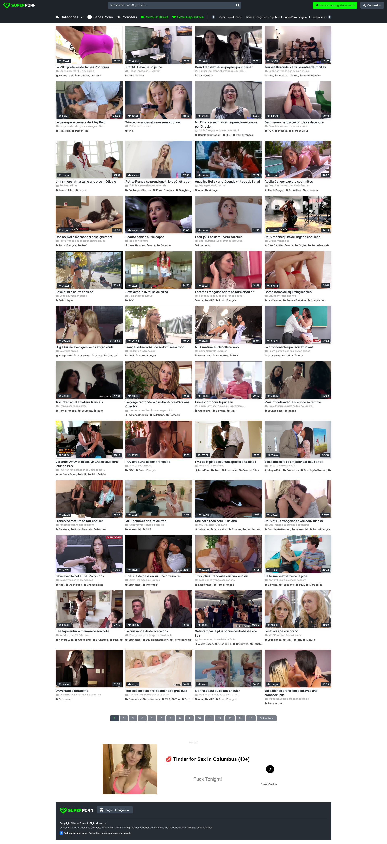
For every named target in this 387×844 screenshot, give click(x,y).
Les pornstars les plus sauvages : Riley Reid (82, 126)
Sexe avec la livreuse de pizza (146, 292)
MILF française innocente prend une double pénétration (226, 124)
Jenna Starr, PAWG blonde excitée (149, 694)
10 (199, 718)
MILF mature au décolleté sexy (217, 347)
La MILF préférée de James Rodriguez (82, 67)
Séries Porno (103, 17)
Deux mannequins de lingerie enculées (292, 237)
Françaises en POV (140, 465)
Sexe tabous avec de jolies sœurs (287, 126)
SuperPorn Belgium (295, 17)
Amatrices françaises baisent (76, 525)
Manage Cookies (196, 827)
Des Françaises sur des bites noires (289, 525)
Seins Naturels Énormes (213, 351)
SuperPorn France (230, 17)
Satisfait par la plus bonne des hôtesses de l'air (226, 633)
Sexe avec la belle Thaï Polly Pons (80, 576)
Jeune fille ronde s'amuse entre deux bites (295, 67)
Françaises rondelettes (73, 406)
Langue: (115, 810)
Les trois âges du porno (281, 631)
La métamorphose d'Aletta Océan (218, 639)
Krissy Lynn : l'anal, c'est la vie (146, 525)
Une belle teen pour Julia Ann (216, 521)
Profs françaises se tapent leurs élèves (82, 241)
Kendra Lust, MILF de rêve (74, 635)
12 (219, 718)
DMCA (209, 827)
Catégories (69, 17)
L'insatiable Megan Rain (282, 465)
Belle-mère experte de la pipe (286, 576)
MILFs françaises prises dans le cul (219, 130)
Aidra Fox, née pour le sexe (144, 580)
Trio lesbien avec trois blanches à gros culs (156, 691)
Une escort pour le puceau (214, 402)
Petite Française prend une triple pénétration (158, 181)
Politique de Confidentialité (149, 827)
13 (230, 718)
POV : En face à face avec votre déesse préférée (82, 470)
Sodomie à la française (142, 351)
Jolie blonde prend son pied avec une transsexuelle (291, 693)
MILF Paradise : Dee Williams (284, 635)
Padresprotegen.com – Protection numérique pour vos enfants (97, 832)
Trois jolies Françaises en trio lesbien (221, 576)
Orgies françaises (278, 241)
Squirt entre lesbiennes (282, 296)
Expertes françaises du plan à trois (288, 71)
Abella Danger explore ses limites (289, 181)
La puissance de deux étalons (146, 631)
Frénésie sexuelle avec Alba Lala (147, 185)
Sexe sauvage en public (73, 296)
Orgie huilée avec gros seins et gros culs (84, 347)
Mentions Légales (125, 827)
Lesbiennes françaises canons (217, 580)
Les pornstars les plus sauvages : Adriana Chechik (152, 410)
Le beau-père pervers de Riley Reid (80, 122)
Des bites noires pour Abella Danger (288, 185)
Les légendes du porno (212, 185)
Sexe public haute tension (74, 292)
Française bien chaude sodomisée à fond (154, 347)
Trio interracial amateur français (79, 402)
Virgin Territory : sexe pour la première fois (222, 406)
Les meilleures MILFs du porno (76, 71)
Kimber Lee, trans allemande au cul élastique (222, 71)
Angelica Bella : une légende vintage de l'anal (227, 181)
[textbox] (171, 5)
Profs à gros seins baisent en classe (289, 351)
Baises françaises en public (262, 17)
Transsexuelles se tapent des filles (288, 699)
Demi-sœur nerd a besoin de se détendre (294, 122)
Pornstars (129, 17)
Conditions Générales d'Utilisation (96, 827)
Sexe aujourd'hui (190, 17)
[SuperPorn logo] (19, 6)
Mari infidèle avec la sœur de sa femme (293, 402)
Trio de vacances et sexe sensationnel (153, 122)
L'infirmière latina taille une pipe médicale (86, 181)
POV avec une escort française (147, 462)
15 (251, 718)
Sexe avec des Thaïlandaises (76, 580)
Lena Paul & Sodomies (211, 465)
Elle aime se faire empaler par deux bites (294, 462)
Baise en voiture (138, 241)
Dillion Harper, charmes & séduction (80, 694)
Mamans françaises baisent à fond (219, 694)
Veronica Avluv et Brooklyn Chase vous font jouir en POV (87, 464)
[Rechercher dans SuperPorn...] (237, 5)
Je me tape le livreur (140, 296)
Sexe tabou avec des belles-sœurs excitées (291, 406)
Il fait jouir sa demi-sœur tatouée (219, 237)
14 (240, 718)
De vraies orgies (68, 351)
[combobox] (174, 5)
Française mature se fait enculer (79, 521)
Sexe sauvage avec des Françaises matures (222, 296)
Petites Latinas (68, 185)
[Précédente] (213, 17)
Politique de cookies (175, 827)
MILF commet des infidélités (145, 521)
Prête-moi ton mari (140, 126)
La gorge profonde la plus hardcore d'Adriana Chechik (157, 404)
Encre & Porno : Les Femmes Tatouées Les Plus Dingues (222, 241)
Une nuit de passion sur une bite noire (152, 576)
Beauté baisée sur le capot (144, 237)
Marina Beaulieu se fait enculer (217, 691)
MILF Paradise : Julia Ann (213, 525)
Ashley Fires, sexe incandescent (287, 580)
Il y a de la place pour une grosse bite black (225, 462)
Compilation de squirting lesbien (288, 292)
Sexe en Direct (157, 17)
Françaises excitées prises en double (150, 635)
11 (210, 718)
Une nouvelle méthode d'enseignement (84, 237)
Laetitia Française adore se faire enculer (224, 292)
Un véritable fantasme (72, 691)
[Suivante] (329, 17)
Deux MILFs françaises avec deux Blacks (294, 521)
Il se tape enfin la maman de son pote (82, 631)
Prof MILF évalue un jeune (143, 67)
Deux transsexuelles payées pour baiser (224, 67)
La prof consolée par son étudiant (289, 347)
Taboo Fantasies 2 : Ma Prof (144, 71)
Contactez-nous (68, 827)
